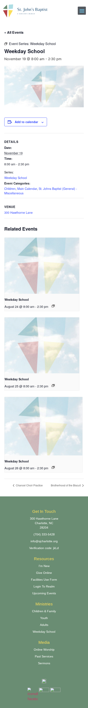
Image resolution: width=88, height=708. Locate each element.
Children (10, 188)
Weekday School (15, 178)
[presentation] (41, 266)
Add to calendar (26, 122)
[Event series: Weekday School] (53, 306)
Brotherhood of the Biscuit (66, 485)
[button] (82, 11)
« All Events (13, 32)
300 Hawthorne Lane (18, 212)
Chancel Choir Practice (29, 485)
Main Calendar (27, 188)
